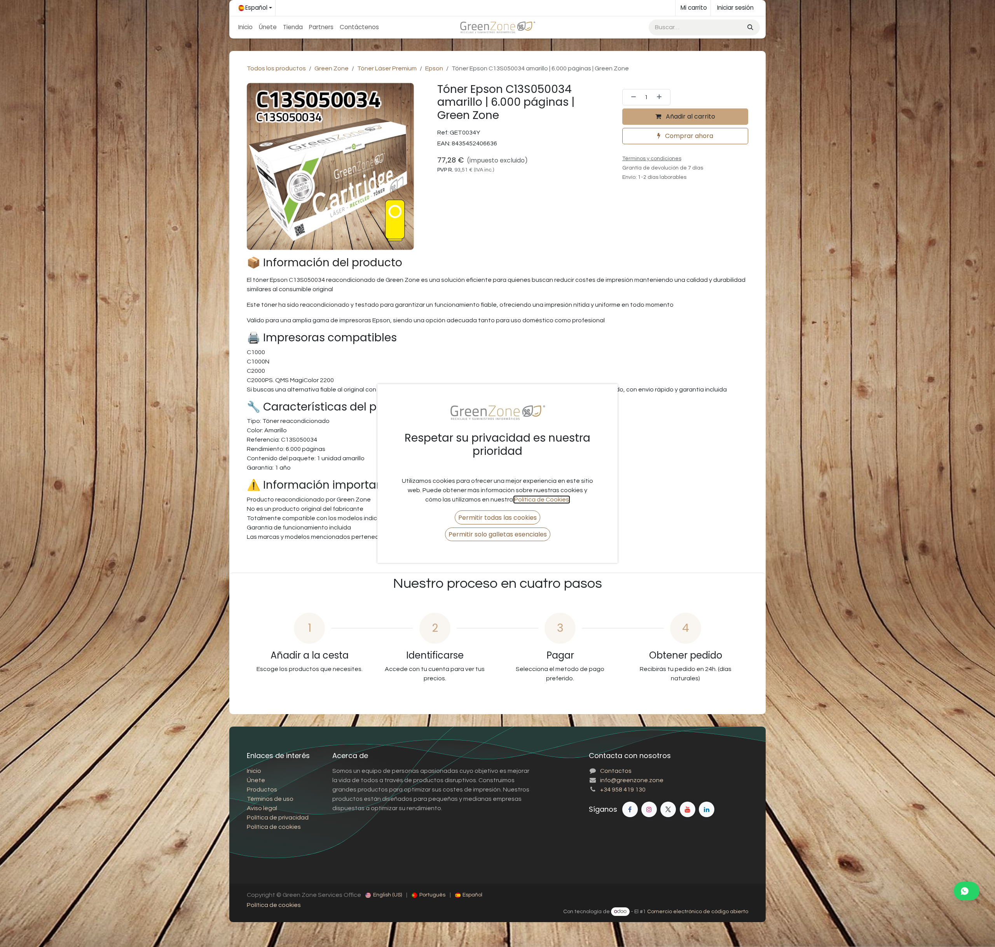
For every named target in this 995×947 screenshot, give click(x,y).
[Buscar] (749, 27)
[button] (497, 517)
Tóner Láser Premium (387, 68)
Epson (434, 68)
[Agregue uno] (661, 97)
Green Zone (331, 68)
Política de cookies (274, 905)
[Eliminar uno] (631, 97)
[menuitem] (245, 27)
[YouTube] (687, 809)
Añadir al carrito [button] (689, 116)
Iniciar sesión (735, 7)
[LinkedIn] (706, 809)
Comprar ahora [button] (688, 135)
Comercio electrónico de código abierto (697, 911)
